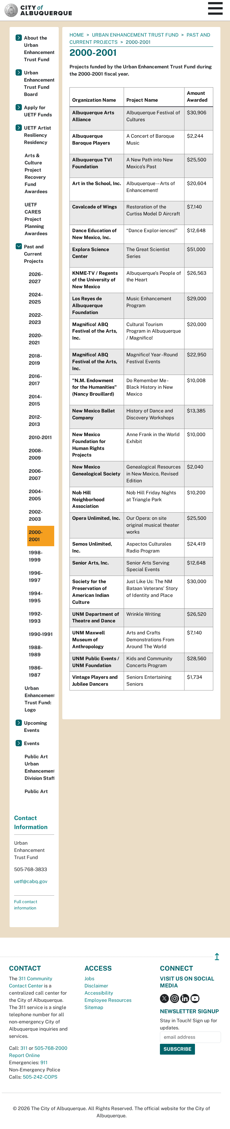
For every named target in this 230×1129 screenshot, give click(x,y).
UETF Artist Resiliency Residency (37, 135)
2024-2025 (36, 298)
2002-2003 (36, 515)
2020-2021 (36, 339)
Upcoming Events (35, 726)
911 (44, 1062)
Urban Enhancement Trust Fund (135, 35)
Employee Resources (107, 1000)
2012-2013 (35, 420)
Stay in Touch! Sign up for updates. (188, 1024)
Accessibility (98, 993)
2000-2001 (36, 535)
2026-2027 (36, 277)
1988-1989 (36, 651)
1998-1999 (36, 556)
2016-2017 (35, 379)
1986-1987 (36, 671)
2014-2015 (35, 400)
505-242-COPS (40, 1077)
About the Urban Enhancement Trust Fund (39, 48)
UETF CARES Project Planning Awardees (36, 219)
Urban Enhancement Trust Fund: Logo (39, 699)
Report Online (24, 1055)
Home (76, 35)
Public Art (36, 791)
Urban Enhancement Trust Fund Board (39, 83)
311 (24, 1048)
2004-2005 (36, 495)
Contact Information (31, 822)
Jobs (89, 978)
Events (31, 743)
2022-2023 (36, 318)
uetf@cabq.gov (30, 881)
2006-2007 (36, 474)
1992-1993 (35, 617)
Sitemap (93, 1007)
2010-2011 (40, 437)
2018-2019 (35, 359)
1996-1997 (36, 576)
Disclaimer (96, 986)
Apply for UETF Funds (38, 111)
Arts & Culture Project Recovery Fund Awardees (36, 173)
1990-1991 (41, 634)
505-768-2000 (50, 1048)
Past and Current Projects (34, 254)
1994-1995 (36, 597)
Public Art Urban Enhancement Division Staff (39, 767)
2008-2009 (36, 454)
